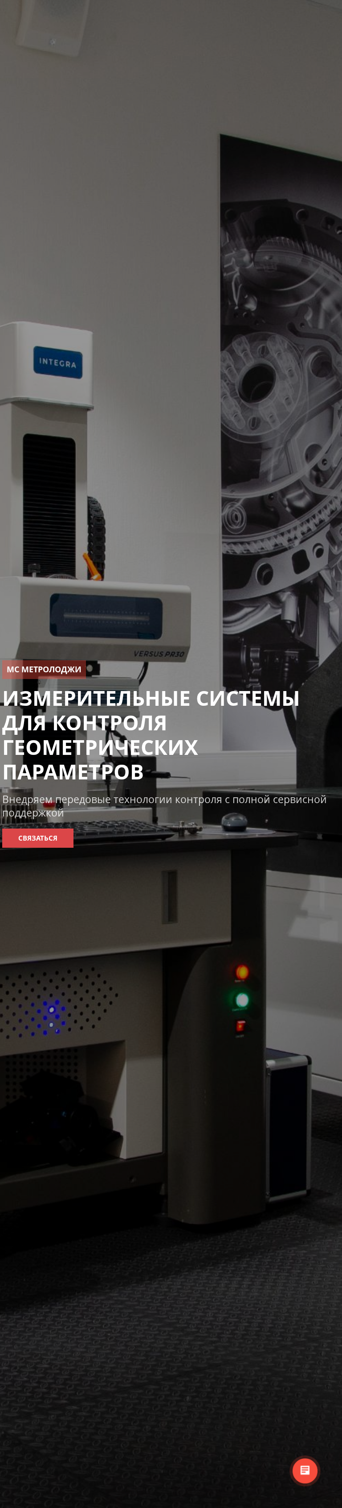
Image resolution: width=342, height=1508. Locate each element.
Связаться (37, 837)
